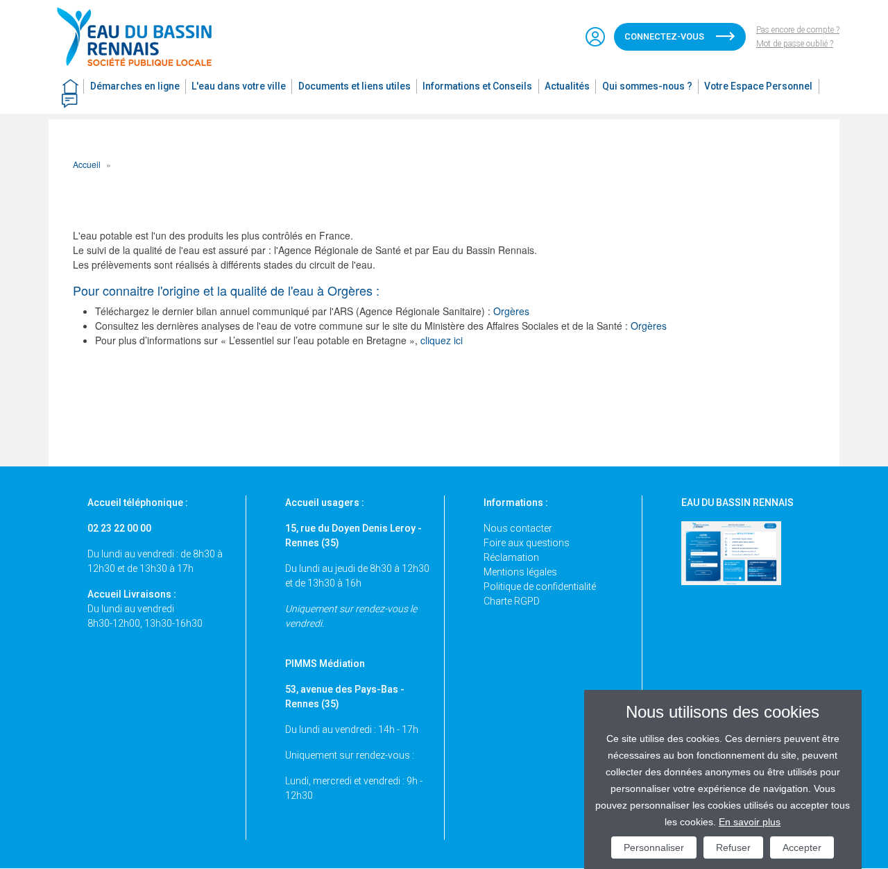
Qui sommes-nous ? (647, 86)
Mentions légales (520, 571)
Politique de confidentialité (540, 586)
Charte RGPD (512, 601)
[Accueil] (140, 37)
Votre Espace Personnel (758, 86)
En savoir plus (749, 821)
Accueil (87, 164)
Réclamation (511, 557)
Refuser (733, 847)
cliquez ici (441, 340)
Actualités (567, 86)
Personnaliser (654, 847)
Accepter (802, 847)
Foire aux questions (527, 542)
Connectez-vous (664, 36)
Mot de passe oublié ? (794, 44)
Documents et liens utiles (354, 86)
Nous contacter (518, 528)
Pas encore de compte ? (797, 30)
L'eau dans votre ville (238, 86)
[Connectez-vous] (595, 37)
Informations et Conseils (477, 86)
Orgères (511, 311)
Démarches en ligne (135, 86)
